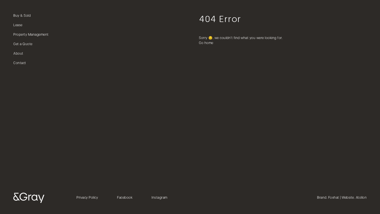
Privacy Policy (87, 198)
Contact (19, 63)
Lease (18, 25)
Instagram (159, 198)
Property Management (31, 35)
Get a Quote (23, 44)
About (18, 53)
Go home (206, 43)
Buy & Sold (22, 16)
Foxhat (333, 198)
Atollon (361, 198)
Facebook (124, 198)
